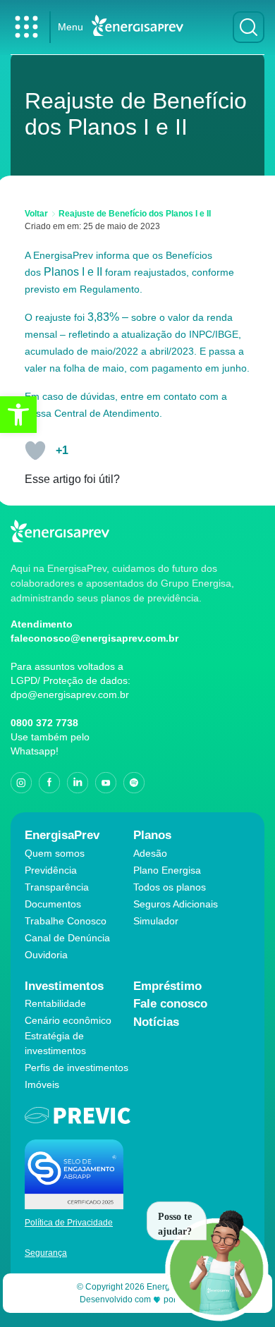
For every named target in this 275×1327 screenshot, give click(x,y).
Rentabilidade (55, 1003)
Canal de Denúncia (67, 937)
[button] (18, 414)
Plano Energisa (167, 870)
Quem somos (55, 853)
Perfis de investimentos (76, 1067)
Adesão (150, 853)
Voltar (36, 214)
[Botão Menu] (26, 27)
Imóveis (42, 1084)
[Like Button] (35, 450)
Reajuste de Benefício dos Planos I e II (135, 214)
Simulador (155, 921)
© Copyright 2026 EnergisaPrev (138, 1287)
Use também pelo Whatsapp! (50, 744)
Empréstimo (167, 986)
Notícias (156, 1022)
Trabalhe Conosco (65, 921)
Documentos (53, 904)
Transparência (57, 887)
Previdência (51, 870)
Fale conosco (170, 1003)
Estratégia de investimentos (55, 1043)
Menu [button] (70, 26)
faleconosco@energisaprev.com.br (94, 638)
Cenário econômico (68, 1020)
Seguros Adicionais (175, 904)
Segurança (46, 1253)
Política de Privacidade (69, 1223)
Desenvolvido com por (138, 1299)
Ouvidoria (46, 954)
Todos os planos (169, 887)
